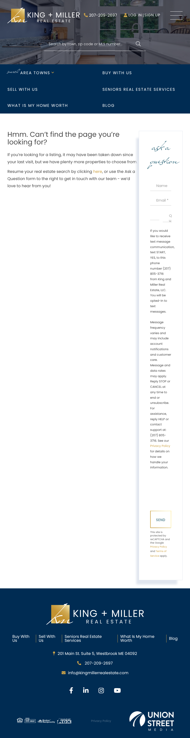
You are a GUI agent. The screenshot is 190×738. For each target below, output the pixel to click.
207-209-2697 (103, 15)
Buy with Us (117, 73)
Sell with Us (22, 89)
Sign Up (152, 15)
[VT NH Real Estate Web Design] (151, 721)
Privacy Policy (160, 446)
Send (161, 519)
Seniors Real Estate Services (138, 89)
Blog (108, 105)
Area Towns (35, 73)
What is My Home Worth (37, 105)
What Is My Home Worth (137, 638)
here (97, 171)
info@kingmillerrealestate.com (98, 673)
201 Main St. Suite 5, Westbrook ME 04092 (97, 653)
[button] (138, 44)
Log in (135, 15)
